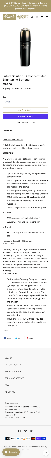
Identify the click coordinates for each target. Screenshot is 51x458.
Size (4, 97)
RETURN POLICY (13, 364)
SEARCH (9, 358)
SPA (7, 385)
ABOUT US (10, 392)
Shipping (6, 88)
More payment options (25, 122)
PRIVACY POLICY (13, 371)
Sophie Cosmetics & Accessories (24, 447)
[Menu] (46, 17)
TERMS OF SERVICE (14, 378)
